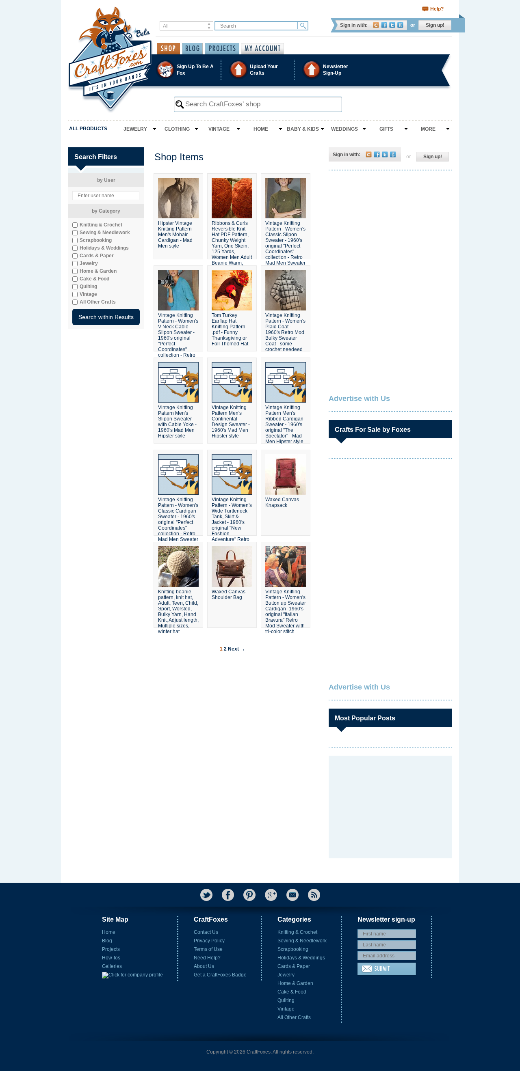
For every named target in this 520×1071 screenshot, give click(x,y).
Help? (437, 9)
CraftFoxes (376, 25)
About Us (204, 966)
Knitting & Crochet (297, 932)
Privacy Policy (209, 941)
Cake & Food (291, 992)
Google (400, 25)
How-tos (111, 958)
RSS (314, 895)
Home (261, 129)
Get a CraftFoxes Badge (220, 975)
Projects (111, 949)
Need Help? (207, 958)
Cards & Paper (293, 966)
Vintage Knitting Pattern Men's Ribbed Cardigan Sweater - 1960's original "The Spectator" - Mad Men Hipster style (284, 421)
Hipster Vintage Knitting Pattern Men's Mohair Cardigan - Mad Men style (175, 234)
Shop (168, 48)
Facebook (384, 25)
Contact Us (206, 932)
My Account (262, 48)
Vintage (219, 129)
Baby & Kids (303, 129)
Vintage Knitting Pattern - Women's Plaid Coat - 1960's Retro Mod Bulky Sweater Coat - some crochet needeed (285, 328)
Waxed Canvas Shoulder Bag (228, 594)
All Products (88, 128)
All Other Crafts (294, 1017)
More (428, 129)
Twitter (392, 25)
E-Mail (292, 895)
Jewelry (135, 129)
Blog (107, 941)
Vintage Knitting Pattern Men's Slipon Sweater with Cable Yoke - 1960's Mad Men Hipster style (177, 421)
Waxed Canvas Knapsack (282, 502)
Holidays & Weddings (301, 958)
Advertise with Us (359, 398)
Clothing (177, 129)
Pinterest (249, 895)
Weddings (344, 129)
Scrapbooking (292, 949)
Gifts (386, 129)
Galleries (112, 966)
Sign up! (435, 25)
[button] (259, 70)
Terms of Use (208, 949)
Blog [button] (192, 48)
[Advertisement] (390, 229)
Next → (236, 649)
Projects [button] (222, 48)
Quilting (286, 1000)
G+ (271, 895)
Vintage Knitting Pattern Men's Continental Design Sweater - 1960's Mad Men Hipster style (231, 421)
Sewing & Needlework (302, 941)
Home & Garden (295, 983)
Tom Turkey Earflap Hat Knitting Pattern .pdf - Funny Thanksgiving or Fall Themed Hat (230, 328)
